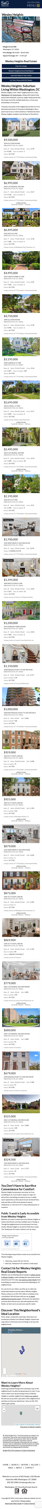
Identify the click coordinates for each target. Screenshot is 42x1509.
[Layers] (37, 1408)
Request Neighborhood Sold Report (21, 71)
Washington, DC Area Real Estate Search (21, 1487)
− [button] (4, 1410)
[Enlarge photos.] (38, 18)
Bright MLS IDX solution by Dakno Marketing (19, 1450)
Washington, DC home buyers (11, 95)
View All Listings (21, 66)
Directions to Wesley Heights (30, 1427)
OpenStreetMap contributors (33, 1424)
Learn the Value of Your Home (21, 75)
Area (10, 1468)
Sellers (34, 1465)
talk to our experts (31, 1396)
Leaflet (16, 1424)
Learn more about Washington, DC (11, 1249)
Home (5, 1465)
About (19, 1468)
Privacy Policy (26, 1501)
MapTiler (22, 1424)
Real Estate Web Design (13, 1503)
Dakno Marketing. (30, 1503)
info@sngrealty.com (27, 1482)
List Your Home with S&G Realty (21, 80)
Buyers (24, 1465)
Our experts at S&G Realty (28, 1280)
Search (14, 1465)
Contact (29, 1468)
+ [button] (4, 1407)
